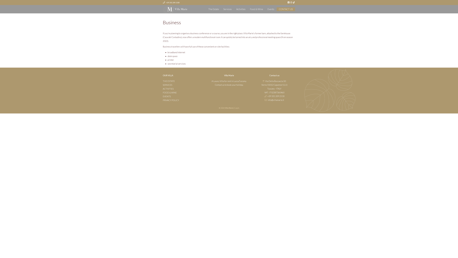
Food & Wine (256, 9)
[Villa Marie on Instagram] (291, 2)
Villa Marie (168, 8)
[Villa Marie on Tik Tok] (294, 2)
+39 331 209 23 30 (275, 96)
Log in (237, 108)
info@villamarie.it (276, 100)
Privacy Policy (171, 100)
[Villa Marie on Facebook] (289, 2)
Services (227, 9)
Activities (240, 9)
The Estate (213, 9)
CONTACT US (286, 9)
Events (271, 9)
